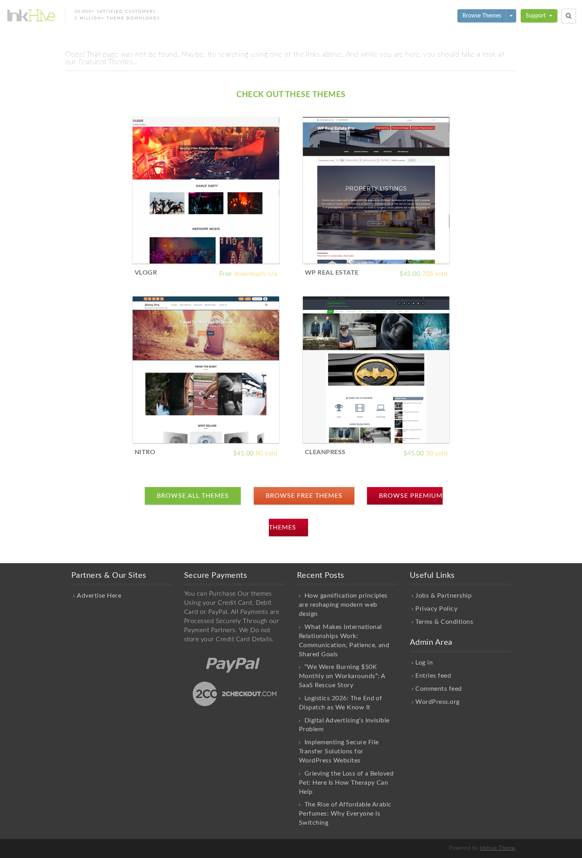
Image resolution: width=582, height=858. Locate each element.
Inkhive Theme (497, 848)
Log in (424, 662)
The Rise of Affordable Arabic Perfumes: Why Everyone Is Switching (345, 813)
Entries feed (433, 676)
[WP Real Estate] (376, 190)
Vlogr (146, 272)
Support (536, 16)
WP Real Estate (332, 272)
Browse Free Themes (304, 496)
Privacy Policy (436, 609)
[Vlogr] (206, 190)
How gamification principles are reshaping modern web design (343, 604)
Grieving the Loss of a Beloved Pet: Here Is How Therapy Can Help (346, 782)
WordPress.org (437, 702)
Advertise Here (99, 595)
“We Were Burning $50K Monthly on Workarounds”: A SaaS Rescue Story (342, 676)
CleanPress (325, 452)
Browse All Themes (193, 496)
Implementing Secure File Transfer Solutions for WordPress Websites (339, 751)
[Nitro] (206, 369)
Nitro (145, 452)
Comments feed (438, 689)
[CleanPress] (376, 369)
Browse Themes (481, 16)
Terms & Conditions (444, 622)
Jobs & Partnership (443, 595)
